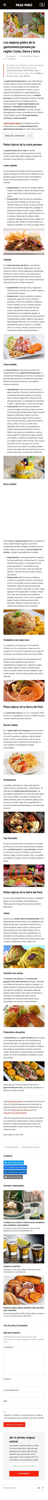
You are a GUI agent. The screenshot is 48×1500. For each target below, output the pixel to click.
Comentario (8, 1347)
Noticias (36, 56)
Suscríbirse (24, 1473)
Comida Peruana (11, 1147)
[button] (4, 5)
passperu (12, 56)
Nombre (7, 1379)
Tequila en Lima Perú (11, 1266)
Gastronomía (27, 56)
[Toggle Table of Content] (28, 136)
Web (5, 1401)
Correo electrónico (11, 1390)
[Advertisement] (24, 513)
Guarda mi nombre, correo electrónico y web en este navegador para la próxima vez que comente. (24, 1416)
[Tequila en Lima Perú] (23, 1248)
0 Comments (11, 59)
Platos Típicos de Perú (30, 1147)
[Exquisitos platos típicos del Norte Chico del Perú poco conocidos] (23, 1290)
